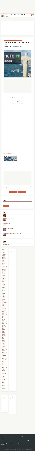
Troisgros (17, 101)
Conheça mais (6, 205)
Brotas (3, 268)
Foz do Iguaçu (4, 310)
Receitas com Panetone (4, 350)
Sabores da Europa (4, 368)
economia (3, 299)
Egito (2, 300)
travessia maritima (3, 381)
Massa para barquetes (9, 228)
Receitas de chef (4, 351)
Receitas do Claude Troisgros (4, 357)
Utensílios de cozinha (4, 383)
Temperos (3, 378)
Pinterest (3, 341)
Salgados (3, 370)
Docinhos (3, 296)
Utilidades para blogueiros (4, 385)
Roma (3, 365)
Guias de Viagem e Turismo (4, 313)
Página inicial (4, 242)
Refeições (3, 360)
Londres (3, 324)
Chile (2, 274)
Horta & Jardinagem (4, 314)
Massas (3, 328)
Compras (3, 277)
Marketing (3, 327)
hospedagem (4, 315)
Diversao (3, 292)
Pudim (3, 347)
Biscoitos (3, 263)
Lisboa (3, 320)
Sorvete (3, 377)
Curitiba (3, 286)
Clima (3, 276)
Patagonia (3, 339)
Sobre (19, 438)
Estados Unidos (4, 302)
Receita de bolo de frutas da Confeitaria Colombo (13, 233)
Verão (3, 386)
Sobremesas (4, 373)
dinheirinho (3, 291)
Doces (3, 294)
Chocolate (3, 275)
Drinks (3, 297)
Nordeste (3, 334)
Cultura (3, 283)
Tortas (3, 380)
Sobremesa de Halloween (4, 372)
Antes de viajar (4, 258)
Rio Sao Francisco (4, 364)
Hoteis (3, 316)
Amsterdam (3, 257)
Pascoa (3, 338)
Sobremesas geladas (4, 374)
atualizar (3, 261)
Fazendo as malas (4, 305)
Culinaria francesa (3, 282)
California (3, 272)
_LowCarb (3, 252)
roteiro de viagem (4, 366)
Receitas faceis (4, 358)
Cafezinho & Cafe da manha (4, 271)
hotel (2, 317)
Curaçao (3, 285)
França (3, 311)
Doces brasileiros (3, 295)
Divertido (3, 293)
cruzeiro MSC (4, 278)
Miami (3, 330)
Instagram (28, 438)
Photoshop (3, 340)
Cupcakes (3, 284)
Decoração (3, 287)
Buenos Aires (4, 269)
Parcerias (3, 336)
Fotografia (3, 309)
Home (10, 438)
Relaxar (3, 361)
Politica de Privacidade (6, 244)
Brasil (3, 265)
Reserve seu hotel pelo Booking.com (8, 153)
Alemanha (3, 255)
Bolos (3, 264)
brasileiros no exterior (4, 267)
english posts (4, 301)
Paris (2, 337)
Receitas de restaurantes (4, 355)
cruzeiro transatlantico (4, 279)
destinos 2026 (4, 288)
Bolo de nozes (8, 223)
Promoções (3, 346)
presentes (3, 344)
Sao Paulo (3, 371)
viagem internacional (4, 388)
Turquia (3, 382)
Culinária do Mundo (4, 281)
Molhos (3, 331)
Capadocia (3, 273)
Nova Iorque (4, 335)
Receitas (11, 440)
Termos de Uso (20, 443)
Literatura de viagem (4, 321)
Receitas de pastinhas (4, 353)
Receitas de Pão (4, 352)
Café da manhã (4, 270)
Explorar (32, 15)
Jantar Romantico (3, 319)
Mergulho (3, 329)
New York (3, 333)
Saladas (3, 369)
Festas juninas (4, 308)
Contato (19, 440)
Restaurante (4, 362)
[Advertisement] (17, 7)
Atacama (3, 260)
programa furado (3, 345)
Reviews (11, 443)
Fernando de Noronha (4, 307)
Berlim (3, 262)
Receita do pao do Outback (10, 218)
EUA (2, 303)
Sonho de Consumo (4, 376)
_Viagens (3, 253)
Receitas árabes (4, 348)
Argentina (3, 259)
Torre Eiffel (3, 379)
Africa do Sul (4, 254)
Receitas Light (4, 359)
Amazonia (3, 256)
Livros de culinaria (4, 323)
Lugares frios (4, 326)
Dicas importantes (3, 290)
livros (3, 322)
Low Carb (3, 325)
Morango (3, 332)
